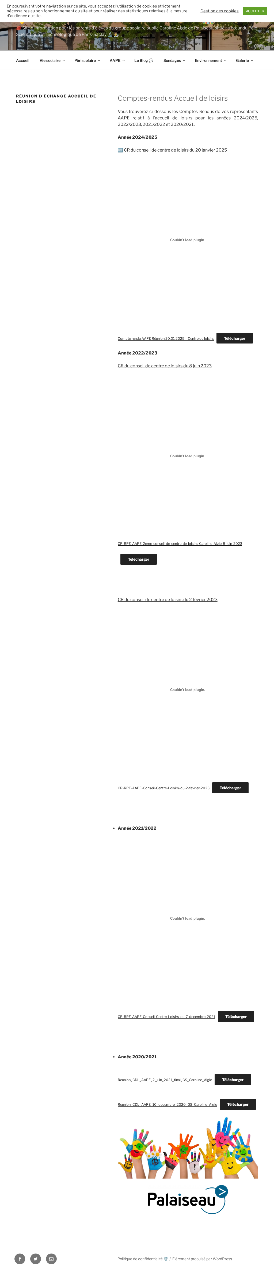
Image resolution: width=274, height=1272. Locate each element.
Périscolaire (85, 60)
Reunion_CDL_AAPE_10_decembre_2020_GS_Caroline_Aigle (167, 1105)
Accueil (22, 60)
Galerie (242, 60)
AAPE (115, 60)
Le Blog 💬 (143, 60)
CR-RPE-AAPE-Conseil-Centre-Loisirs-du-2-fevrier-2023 (164, 788)
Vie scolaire (50, 60)
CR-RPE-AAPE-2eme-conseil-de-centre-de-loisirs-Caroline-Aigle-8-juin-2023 (180, 544)
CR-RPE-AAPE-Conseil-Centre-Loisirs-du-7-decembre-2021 (166, 1017)
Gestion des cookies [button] (219, 11)
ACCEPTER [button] (255, 11)
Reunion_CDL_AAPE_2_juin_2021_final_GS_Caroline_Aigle (165, 1080)
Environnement (208, 60)
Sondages (172, 60)
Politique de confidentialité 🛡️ (142, 1258)
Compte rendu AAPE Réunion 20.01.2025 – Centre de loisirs (166, 339)
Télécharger (234, 338)
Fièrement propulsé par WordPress (202, 1258)
